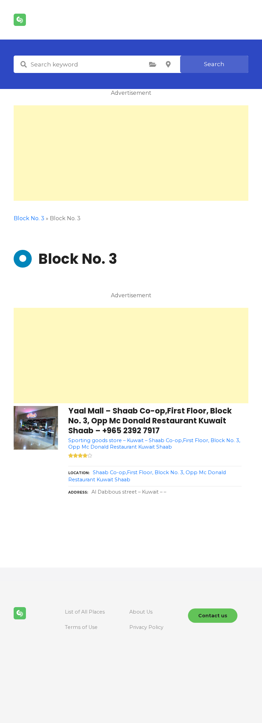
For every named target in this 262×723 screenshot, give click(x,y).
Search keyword (23, 64)
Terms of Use (81, 627)
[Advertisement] (131, 153)
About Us (140, 612)
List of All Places (85, 612)
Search (214, 64)
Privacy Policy (146, 627)
